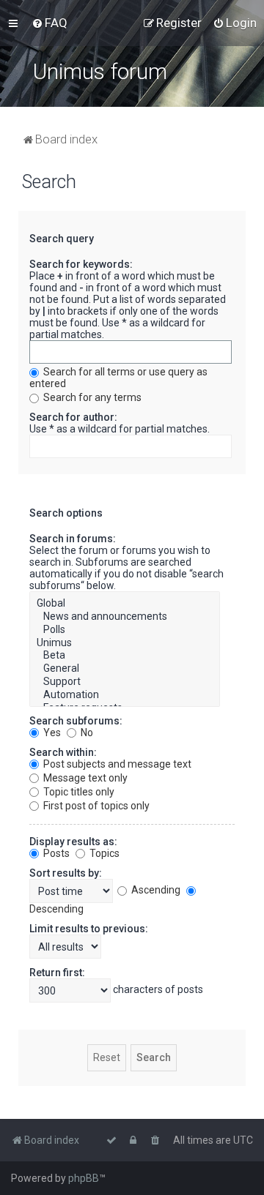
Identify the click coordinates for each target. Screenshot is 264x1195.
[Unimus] (124, 643)
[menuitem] (49, 22)
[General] (124, 668)
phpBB (83, 1178)
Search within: (63, 752)
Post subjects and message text (116, 764)
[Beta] (124, 655)
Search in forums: (72, 538)
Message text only (84, 778)
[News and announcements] (124, 616)
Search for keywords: (81, 264)
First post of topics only (95, 806)
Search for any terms (91, 397)
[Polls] (124, 630)
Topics (103, 853)
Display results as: (73, 841)
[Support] (124, 682)
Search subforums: (75, 721)
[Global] (124, 603)
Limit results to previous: (88, 928)
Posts (55, 853)
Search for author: (73, 417)
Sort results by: (65, 873)
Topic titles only (77, 792)
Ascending (154, 890)
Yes (51, 732)
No (85, 732)
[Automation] (124, 695)
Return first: (57, 972)
